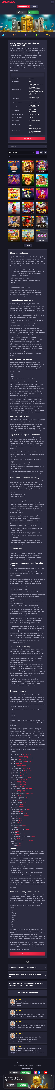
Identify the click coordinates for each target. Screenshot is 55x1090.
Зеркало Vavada (27, 138)
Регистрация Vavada (27, 953)
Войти (34, 6)
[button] (2, 23)
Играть (24, 754)
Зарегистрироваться (23, 6)
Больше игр (27, 245)
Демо (29, 754)
